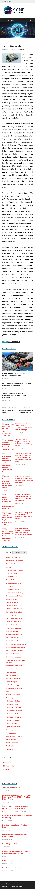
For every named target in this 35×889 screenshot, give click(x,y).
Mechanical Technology (13, 678)
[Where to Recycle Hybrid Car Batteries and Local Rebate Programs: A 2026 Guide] (8, 529)
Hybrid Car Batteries (13, 654)
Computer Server (11, 599)
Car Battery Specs (12, 573)
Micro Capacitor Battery (14, 688)
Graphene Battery (12, 631)
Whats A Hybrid (11, 749)
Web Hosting (10, 746)
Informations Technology (14, 665)
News (8, 691)
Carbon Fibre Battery (13, 589)
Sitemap (6, 769)
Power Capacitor (11, 698)
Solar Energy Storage (13, 720)
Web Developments (12, 743)
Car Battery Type (11, 576)
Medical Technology (12, 685)
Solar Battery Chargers (13, 707)
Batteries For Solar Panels (14, 560)
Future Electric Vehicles (14, 628)
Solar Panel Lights (11, 723)
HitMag (21, 886)
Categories (7, 552)
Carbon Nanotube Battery (14, 593)
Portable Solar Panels (13, 694)
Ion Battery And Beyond (10, 844)
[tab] (7, 552)
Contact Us (7, 763)
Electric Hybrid (11, 615)
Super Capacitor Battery (14, 726)
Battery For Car (11, 564)
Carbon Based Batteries (13, 583)
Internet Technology (12, 669)
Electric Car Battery (12, 605)
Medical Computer (12, 682)
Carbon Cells (10, 586)
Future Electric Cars (12, 625)
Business (8, 567)
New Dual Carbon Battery (11, 868)
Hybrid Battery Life (12, 641)
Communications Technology (15, 596)
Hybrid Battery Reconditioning (16, 644)
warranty (16, 341)
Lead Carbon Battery (13, 675)
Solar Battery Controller (14, 710)
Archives (17, 552)
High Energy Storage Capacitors (16, 634)
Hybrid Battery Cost (12, 638)
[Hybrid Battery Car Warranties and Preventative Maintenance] (17, 362)
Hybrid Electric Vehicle (13, 657)
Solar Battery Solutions (13, 717)
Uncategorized (11, 739)
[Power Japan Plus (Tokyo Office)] (8, 806)
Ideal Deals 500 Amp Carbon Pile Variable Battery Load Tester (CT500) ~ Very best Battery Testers (16, 797)
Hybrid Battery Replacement (15, 647)
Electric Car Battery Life (14, 612)
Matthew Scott (20, 49)
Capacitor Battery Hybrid (14, 570)
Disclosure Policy (9, 766)
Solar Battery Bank (12, 704)
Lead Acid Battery (12, 672)
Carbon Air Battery (12, 580)
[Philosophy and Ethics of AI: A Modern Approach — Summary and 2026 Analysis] (8, 424)
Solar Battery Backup (13, 701)
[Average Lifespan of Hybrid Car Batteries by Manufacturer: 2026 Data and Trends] (8, 476)
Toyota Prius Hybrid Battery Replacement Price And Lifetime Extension (14, 395)
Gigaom (5, 860)
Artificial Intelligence (13, 557)
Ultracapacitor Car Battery (15, 736)
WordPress (13, 886)
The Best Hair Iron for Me (11, 788)
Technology (9, 730)
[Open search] (30, 20)
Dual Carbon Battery (12, 602)
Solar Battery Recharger (14, 714)
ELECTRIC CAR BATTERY (14, 609)
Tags (23, 552)
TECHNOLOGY (11, 733)
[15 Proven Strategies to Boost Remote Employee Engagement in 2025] (8, 513)
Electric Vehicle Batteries (14, 618)
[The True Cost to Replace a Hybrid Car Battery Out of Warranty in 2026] (8, 440)
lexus (10, 341)
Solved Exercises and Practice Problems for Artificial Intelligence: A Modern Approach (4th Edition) (23, 457)
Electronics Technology (13, 621)
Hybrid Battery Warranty (9, 43)
